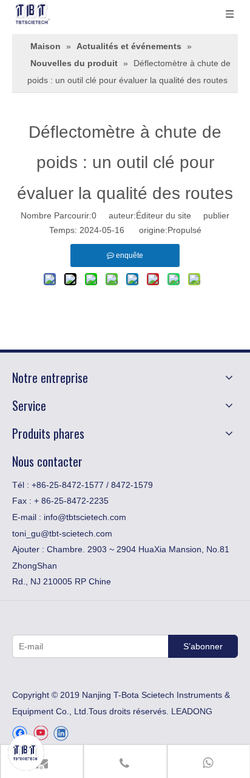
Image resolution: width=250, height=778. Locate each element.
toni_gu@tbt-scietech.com (62, 533)
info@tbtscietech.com (85, 517)
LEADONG (191, 711)
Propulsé (184, 230)
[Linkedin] (61, 733)
